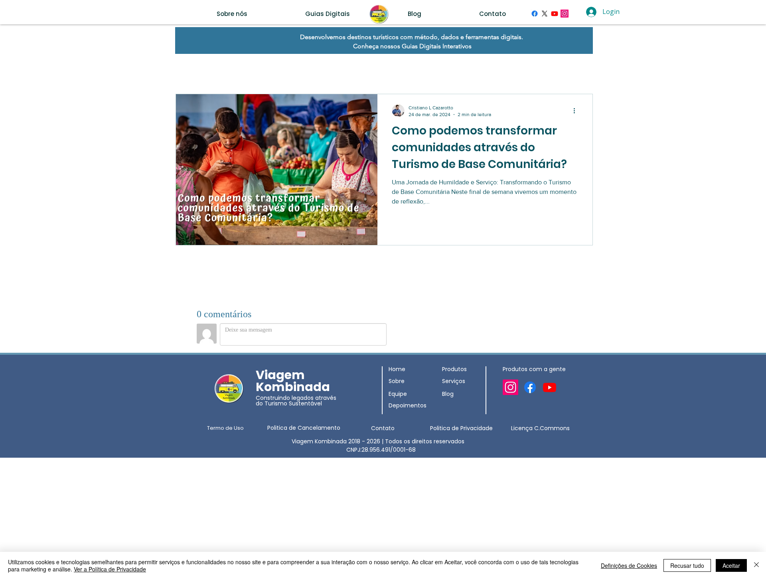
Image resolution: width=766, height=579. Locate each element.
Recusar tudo (687, 565)
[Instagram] (565, 14)
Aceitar (731, 565)
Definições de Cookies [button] (629, 565)
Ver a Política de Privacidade (110, 569)
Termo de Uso (225, 428)
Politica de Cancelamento (303, 428)
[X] (545, 14)
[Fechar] (756, 565)
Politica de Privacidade (461, 428)
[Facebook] (535, 14)
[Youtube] (555, 14)
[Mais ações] (577, 110)
